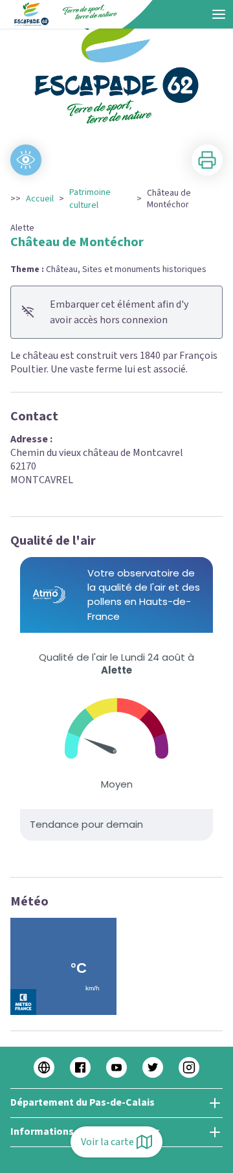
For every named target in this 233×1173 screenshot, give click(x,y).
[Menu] (219, 14)
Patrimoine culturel (90, 199)
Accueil (40, 198)
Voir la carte (107, 1142)
